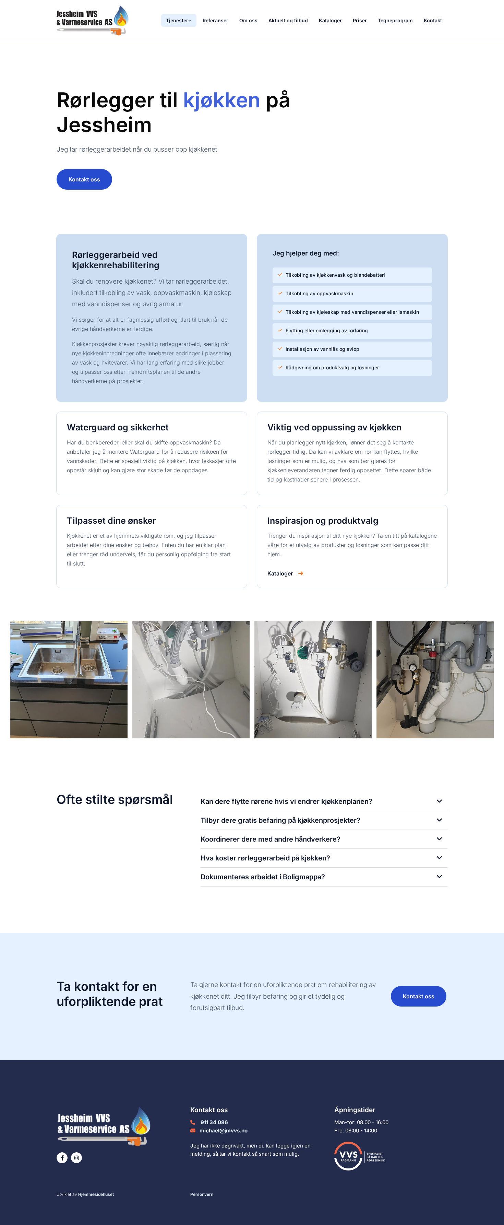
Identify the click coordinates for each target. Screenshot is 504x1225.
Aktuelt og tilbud (288, 20)
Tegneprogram (395, 20)
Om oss (248, 20)
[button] (84, 179)
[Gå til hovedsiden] (102, 20)
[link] (178, 20)
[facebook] (62, 1158)
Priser (360, 20)
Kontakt (433, 20)
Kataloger (330, 20)
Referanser (215, 20)
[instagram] (76, 1158)
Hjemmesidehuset (96, 1194)
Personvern (201, 1194)
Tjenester (177, 20)
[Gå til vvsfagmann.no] (390, 1156)
